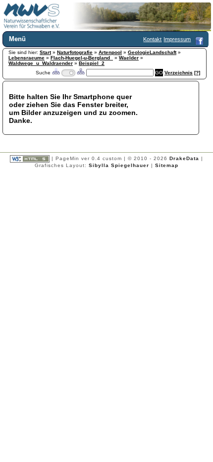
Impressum (177, 39)
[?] (197, 72)
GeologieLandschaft (152, 52)
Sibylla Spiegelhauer (119, 165)
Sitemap (166, 165)
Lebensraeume (26, 57)
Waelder (129, 57)
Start (45, 52)
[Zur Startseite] (31, 27)
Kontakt (152, 39)
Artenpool (110, 52)
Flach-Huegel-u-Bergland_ (82, 57)
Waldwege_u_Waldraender (40, 63)
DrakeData (184, 158)
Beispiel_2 (92, 63)
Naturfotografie (75, 52)
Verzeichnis (178, 72)
